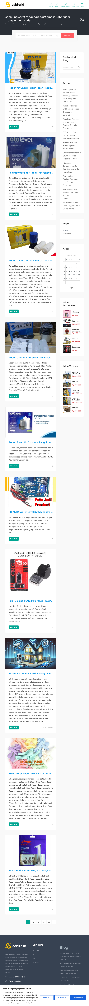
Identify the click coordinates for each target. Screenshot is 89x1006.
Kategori (65, 230)
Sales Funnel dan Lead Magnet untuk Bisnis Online (71, 205)
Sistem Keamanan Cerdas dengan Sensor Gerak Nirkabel (31, 673)
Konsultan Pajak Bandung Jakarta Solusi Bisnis (70, 145)
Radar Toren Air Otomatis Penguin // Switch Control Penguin (31, 442)
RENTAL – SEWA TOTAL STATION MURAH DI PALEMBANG (76, 382)
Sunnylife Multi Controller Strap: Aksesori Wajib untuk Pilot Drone (76, 338)
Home (7, 24)
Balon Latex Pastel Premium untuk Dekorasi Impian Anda (31, 773)
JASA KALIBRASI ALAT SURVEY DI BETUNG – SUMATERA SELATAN (76, 390)
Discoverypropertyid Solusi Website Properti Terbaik (72, 155)
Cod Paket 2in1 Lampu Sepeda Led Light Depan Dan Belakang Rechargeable (76, 321)
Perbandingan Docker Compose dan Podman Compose (70, 180)
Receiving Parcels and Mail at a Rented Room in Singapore (70, 123)
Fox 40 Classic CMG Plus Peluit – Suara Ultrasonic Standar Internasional (31, 600)
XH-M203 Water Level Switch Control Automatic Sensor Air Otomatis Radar (31, 511)
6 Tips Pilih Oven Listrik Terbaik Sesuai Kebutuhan (71, 135)
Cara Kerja (36, 950)
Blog (34, 958)
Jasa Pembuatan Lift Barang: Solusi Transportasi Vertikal (71, 110)
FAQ (34, 954)
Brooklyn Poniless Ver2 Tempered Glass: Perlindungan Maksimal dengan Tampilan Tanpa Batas (76, 347)
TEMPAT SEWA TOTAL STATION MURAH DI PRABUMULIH (76, 373)
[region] (44, 995)
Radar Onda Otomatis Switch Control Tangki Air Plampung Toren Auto (31, 260)
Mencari (67, 36)
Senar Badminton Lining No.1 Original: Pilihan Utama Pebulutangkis (31, 870)
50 (49, 922)
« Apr (71, 287)
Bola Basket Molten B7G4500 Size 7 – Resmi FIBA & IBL (76, 330)
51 (54, 922)
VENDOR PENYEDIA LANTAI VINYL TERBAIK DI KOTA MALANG (76, 408)
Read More (13, 126)
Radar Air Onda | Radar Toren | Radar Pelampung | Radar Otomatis (31, 87)
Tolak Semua (62, 998)
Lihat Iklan (36, 963)
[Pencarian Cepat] (82, 19)
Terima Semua (78, 998)
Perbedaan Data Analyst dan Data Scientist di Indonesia (70, 194)
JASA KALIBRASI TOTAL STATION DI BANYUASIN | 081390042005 (76, 399)
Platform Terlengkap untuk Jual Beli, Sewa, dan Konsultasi (71, 167)
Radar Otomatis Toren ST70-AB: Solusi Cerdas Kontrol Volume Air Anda (31, 357)
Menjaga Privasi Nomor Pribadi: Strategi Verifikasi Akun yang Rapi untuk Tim (70, 95)
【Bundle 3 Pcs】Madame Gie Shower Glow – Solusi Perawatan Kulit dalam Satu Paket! (76, 312)
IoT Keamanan (49, 727)
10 (64, 271)
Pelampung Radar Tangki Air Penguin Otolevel (31, 172)
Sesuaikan (46, 998)
